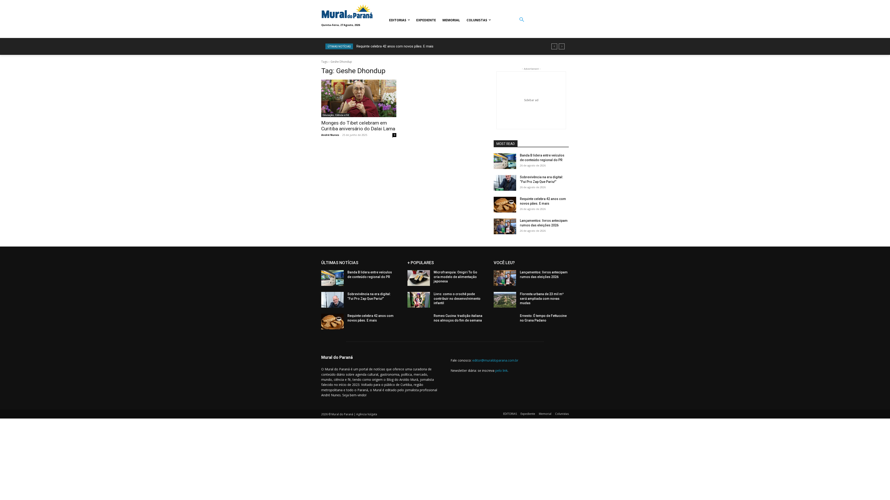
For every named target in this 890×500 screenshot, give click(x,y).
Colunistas (562, 414)
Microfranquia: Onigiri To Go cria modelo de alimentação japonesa (455, 276)
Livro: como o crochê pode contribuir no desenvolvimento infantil (457, 298)
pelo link (501, 370)
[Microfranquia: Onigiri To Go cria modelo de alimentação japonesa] (418, 278)
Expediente (528, 414)
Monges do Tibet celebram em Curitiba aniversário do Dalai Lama (358, 125)
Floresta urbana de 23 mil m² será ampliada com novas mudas (542, 298)
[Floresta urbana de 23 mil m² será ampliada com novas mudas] (505, 300)
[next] (562, 46)
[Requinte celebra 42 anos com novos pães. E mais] (505, 204)
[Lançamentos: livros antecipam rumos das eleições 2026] (505, 226)
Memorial (545, 414)
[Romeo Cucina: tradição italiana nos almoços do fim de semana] (418, 321)
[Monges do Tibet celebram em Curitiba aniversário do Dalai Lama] (358, 98)
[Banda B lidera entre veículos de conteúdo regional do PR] (505, 161)
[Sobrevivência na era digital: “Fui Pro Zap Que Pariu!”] (505, 183)
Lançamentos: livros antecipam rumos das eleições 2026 (403, 46)
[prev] (554, 46)
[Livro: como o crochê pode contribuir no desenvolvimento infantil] (418, 300)
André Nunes (330, 135)
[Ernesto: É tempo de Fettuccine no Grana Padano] (505, 321)
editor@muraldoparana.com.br (495, 360)
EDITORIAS (510, 414)
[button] (521, 20)
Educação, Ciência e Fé (336, 115)
